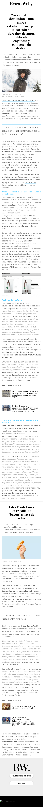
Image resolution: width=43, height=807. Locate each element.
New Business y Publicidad (21, 775)
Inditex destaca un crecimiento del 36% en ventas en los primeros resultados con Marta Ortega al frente (25, 408)
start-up (15, 566)
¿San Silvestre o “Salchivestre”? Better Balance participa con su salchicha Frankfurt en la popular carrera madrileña (23, 721)
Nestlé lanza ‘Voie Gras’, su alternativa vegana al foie (23, 707)
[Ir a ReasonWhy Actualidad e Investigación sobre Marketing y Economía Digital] (21, 3)
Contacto (21, 783)
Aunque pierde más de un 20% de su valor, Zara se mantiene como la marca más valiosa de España (25, 394)
